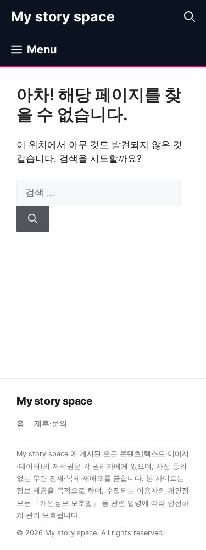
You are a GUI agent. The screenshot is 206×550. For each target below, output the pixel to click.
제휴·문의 (50, 423)
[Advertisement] (103, 296)
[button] (189, 16)
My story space (63, 16)
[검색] (32, 219)
